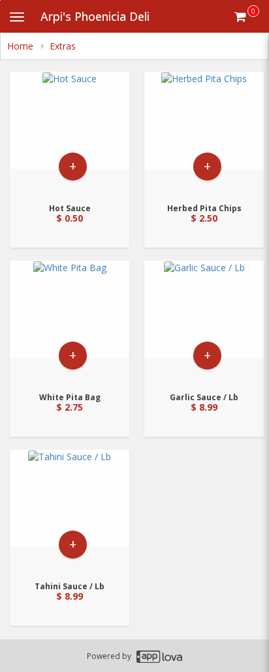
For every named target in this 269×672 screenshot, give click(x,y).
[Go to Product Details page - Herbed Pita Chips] (204, 133)
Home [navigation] (21, 46)
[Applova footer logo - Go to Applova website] (159, 656)
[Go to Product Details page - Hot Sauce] (69, 133)
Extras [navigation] (63, 46)
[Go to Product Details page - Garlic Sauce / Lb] (204, 322)
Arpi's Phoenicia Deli (95, 16)
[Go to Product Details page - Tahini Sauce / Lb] (69, 511)
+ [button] (72, 166)
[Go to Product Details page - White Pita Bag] (69, 322)
